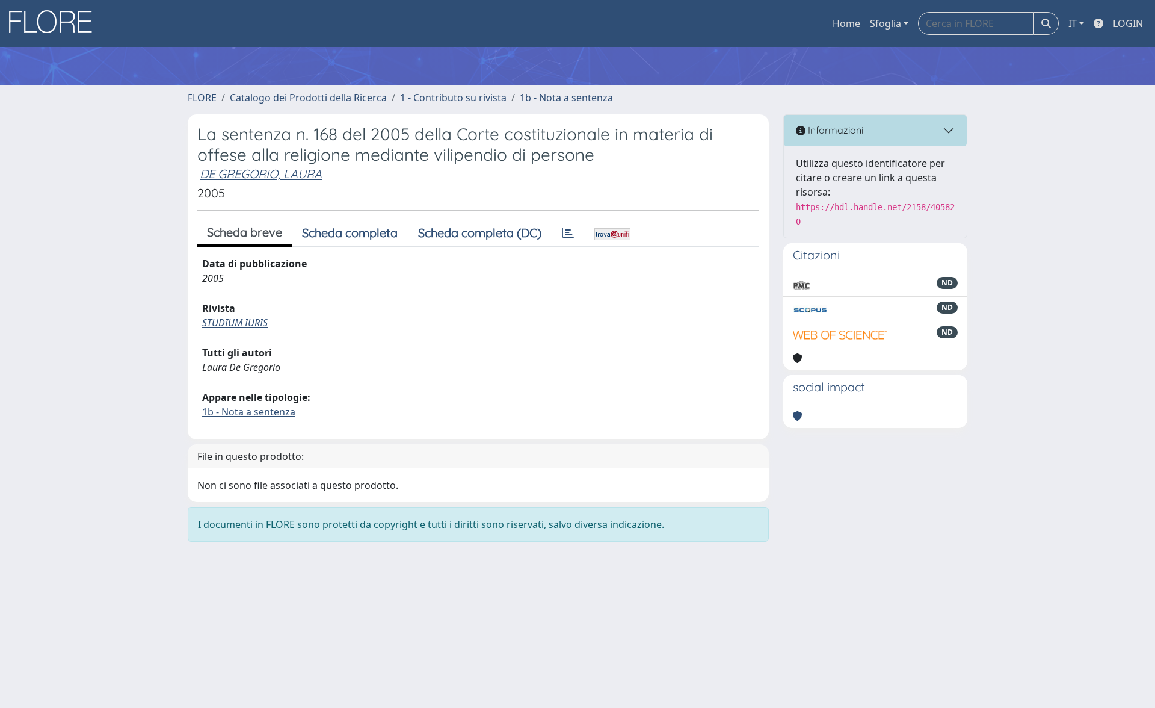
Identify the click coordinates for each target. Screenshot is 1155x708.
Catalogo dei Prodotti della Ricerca (308, 97)
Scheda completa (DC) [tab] (479, 232)
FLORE (202, 97)
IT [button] (1072, 23)
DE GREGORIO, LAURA (261, 173)
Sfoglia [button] (885, 23)
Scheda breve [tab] (244, 232)
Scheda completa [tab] (350, 232)
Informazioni (834, 130)
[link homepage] (54, 23)
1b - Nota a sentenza (566, 97)
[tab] (568, 233)
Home (846, 23)
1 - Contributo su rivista (453, 97)
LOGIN (1128, 23)
